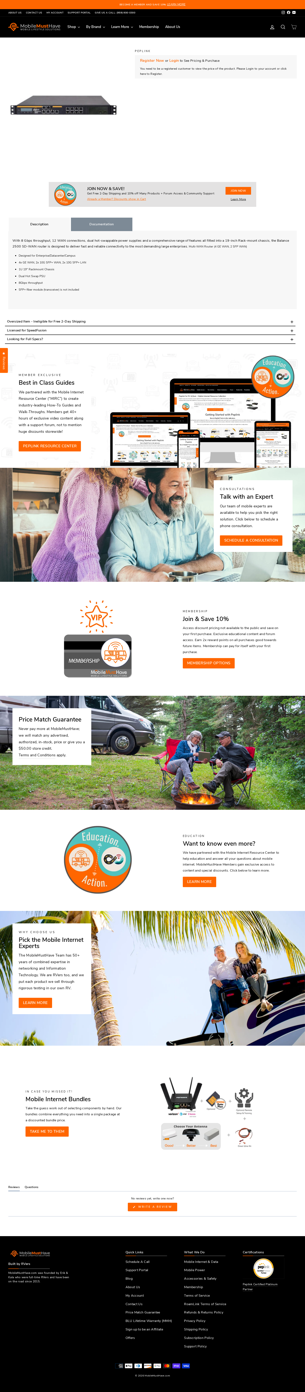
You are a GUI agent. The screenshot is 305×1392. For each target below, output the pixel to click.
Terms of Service (197, 1295)
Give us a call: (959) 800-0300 (115, 12)
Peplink (143, 51)
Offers (130, 1338)
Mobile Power (194, 1270)
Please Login (246, 69)
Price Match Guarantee (143, 1312)
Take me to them (47, 1131)
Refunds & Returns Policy (203, 1312)
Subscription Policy (199, 1338)
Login (174, 60)
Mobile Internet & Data (201, 1262)
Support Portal (79, 12)
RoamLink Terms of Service (205, 1304)
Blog (129, 1278)
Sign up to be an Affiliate (144, 1329)
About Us (15, 12)
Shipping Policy (196, 1329)
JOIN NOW (238, 191)
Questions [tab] (32, 1188)
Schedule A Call (138, 1262)
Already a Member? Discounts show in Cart (116, 199)
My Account (54, 12)
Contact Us (34, 12)
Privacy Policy (194, 1321)
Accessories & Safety (200, 1278)
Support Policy (195, 1346)
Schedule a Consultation (251, 540)
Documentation (101, 224)
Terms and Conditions (37, 755)
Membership (149, 26)
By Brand (94, 26)
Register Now (152, 60)
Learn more (199, 881)
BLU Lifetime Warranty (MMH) (149, 1321)
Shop (72, 26)
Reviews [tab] (14, 1188)
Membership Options (209, 663)
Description (39, 224)
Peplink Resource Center (50, 446)
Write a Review (157, 1208)
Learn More (120, 26)
